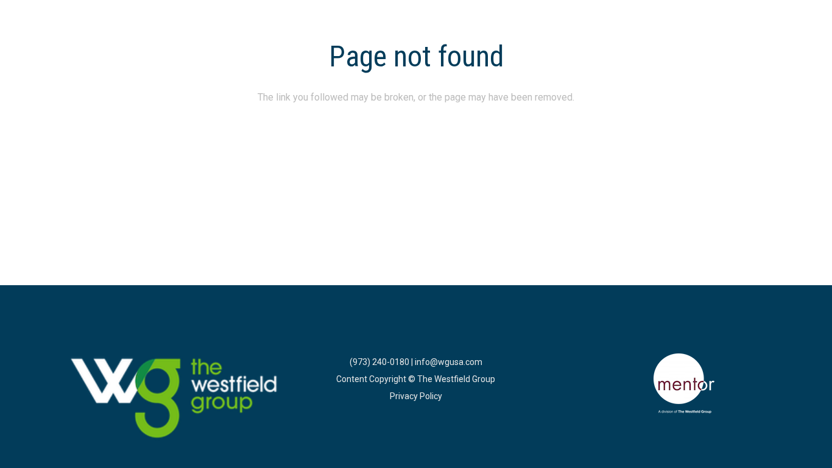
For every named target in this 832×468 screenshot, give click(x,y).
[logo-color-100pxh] (175, 399)
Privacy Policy (416, 396)
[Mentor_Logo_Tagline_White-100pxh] (684, 383)
